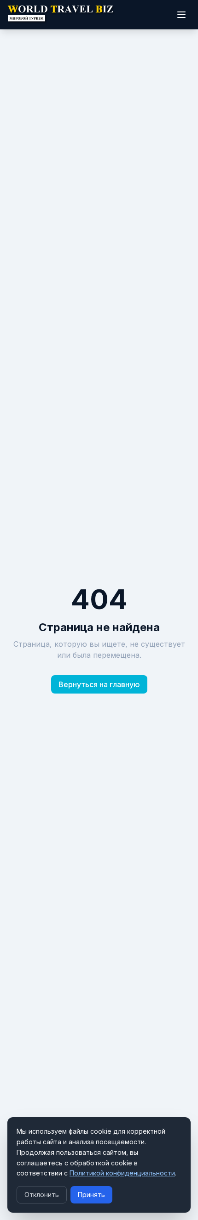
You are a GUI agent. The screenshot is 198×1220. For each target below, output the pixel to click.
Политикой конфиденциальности (122, 1173)
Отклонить (41, 1194)
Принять (91, 1194)
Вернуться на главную (99, 684)
